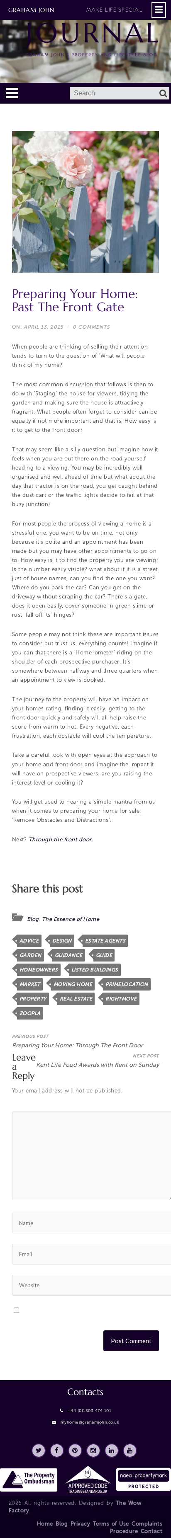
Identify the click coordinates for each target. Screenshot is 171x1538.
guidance (69, 955)
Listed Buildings (94, 970)
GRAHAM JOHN (75, 10)
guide (104, 955)
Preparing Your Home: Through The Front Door (77, 1041)
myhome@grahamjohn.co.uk (90, 1422)
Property (33, 999)
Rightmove (121, 999)
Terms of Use (111, 1524)
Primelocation (126, 984)
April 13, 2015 (44, 327)
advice (29, 941)
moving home (73, 984)
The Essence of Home (71, 919)
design (62, 941)
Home (45, 1524)
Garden (31, 955)
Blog (33, 919)
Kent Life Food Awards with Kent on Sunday (97, 1061)
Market (30, 984)
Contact (152, 1531)
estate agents (105, 941)
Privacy (80, 1524)
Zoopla (30, 1013)
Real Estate (76, 999)
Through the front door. (61, 839)
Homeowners (39, 970)
